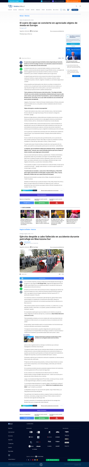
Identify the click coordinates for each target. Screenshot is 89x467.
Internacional (21, 9)
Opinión (43, 9)
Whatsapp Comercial (53, 459)
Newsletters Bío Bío (46, 1)
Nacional (15, 9)
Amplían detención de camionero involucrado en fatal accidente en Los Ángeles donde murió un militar (48, 337)
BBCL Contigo (55, 9)
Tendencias (38, 9)
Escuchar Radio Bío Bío (73, 1)
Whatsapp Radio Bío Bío (74, 460)
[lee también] (29, 339)
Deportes (32, 9)
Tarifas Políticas (11, 459)
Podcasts (10, 9)
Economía (27, 9)
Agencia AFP (23, 28)
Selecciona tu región (14, 1)
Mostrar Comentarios (41, 195)
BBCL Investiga (49, 9)
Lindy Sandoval (27, 242)
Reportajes (10, 451)
